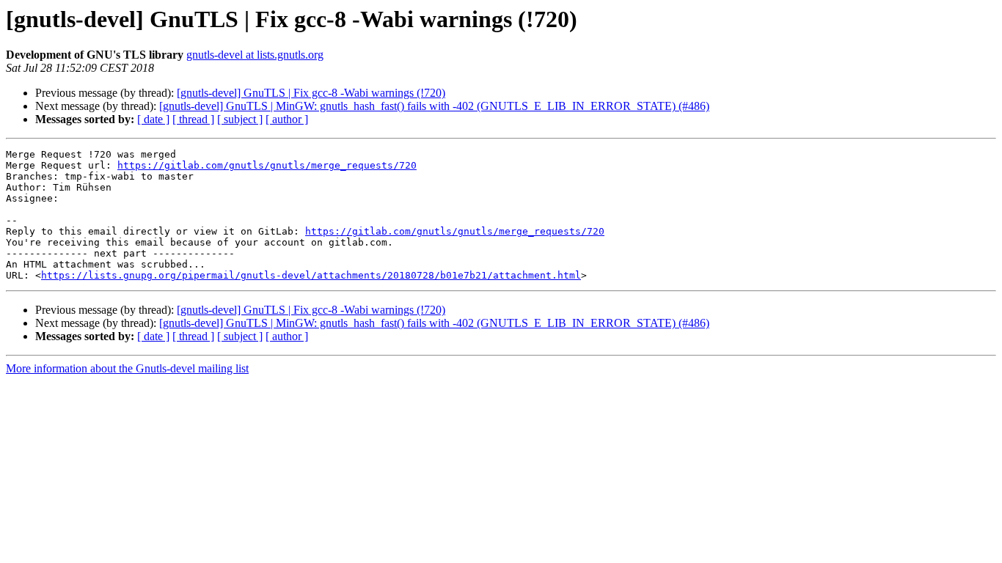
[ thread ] (193, 119)
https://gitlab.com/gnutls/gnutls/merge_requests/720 (267, 165)
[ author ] (287, 119)
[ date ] (153, 119)
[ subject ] (240, 119)
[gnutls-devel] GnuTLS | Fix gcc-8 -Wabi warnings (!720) (311, 93)
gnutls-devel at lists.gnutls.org (254, 54)
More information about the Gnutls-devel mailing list (127, 368)
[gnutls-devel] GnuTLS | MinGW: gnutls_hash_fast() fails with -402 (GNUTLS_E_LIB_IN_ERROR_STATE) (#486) (434, 106)
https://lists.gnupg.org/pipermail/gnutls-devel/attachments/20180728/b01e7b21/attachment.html (311, 275)
